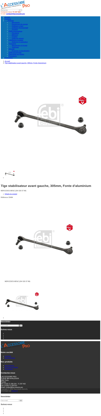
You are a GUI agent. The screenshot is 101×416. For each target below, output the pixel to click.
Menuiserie (14, 22)
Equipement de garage (18, 24)
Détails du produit (11, 194)
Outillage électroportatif (18, 28)
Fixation (13, 36)
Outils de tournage (15, 52)
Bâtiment (13, 35)
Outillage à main (16, 26)
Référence (4, 197)
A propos (8, 19)
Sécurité (11, 49)
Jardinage (14, 47)
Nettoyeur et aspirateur (18, 42)
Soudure (13, 29)
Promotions (13, 56)
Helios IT (15, 391)
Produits (9, 21)
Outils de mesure (16, 38)
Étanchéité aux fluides (16, 54)
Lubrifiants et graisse (16, 40)
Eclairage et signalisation (19, 51)
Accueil (7, 17)
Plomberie (14, 33)
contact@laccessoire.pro (15, 14)
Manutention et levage (18, 45)
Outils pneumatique (15, 31)
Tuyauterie (12, 44)
